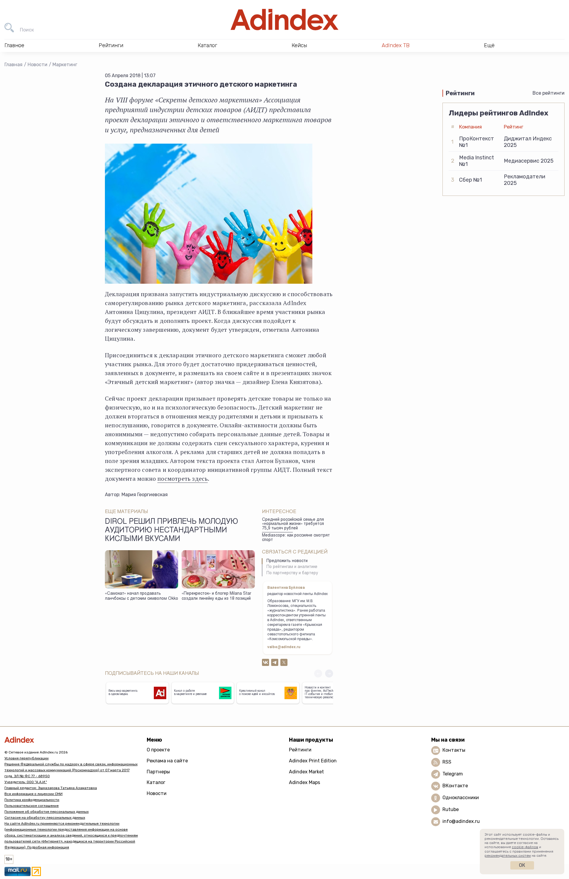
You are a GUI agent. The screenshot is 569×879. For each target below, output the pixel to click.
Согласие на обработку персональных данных (44, 817)
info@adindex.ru (461, 821)
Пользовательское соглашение (31, 806)
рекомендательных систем (508, 855)
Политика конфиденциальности (31, 800)
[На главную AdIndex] (284, 19)
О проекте (158, 750)
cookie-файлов (525, 847)
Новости (37, 64)
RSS (446, 762)
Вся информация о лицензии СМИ (33, 794)
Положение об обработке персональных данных (46, 812)
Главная (13, 64)
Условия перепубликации (26, 758)
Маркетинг (64, 64)
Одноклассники (460, 797)
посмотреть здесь (182, 479)
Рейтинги (300, 750)
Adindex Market (306, 772)
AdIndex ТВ (396, 45)
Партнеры (158, 772)
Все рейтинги (549, 93)
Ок (522, 865)
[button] (329, 673)
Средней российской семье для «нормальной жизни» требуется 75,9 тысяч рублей (293, 524)
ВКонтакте (455, 785)
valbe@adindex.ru (284, 647)
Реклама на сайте (167, 761)
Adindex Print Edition (313, 761)
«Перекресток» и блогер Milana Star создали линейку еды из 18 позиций (216, 596)
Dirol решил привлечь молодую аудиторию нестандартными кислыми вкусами (171, 530)
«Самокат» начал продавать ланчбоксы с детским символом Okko (141, 596)
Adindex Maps (304, 782)
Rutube (450, 809)
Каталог (156, 782)
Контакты (453, 750)
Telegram (452, 774)
